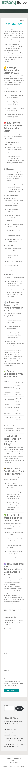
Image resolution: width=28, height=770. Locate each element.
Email (6, 662)
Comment (7, 629)
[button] (14, 7)
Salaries (21, 20)
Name (6, 653)
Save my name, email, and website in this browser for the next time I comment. (13, 683)
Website (6, 670)
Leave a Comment (9, 610)
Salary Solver (14, 2)
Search (6, 705)
